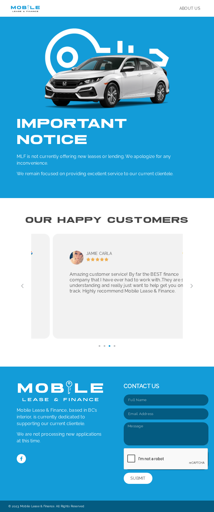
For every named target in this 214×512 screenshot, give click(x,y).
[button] (22, 286)
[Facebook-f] (21, 458)
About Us (189, 8)
